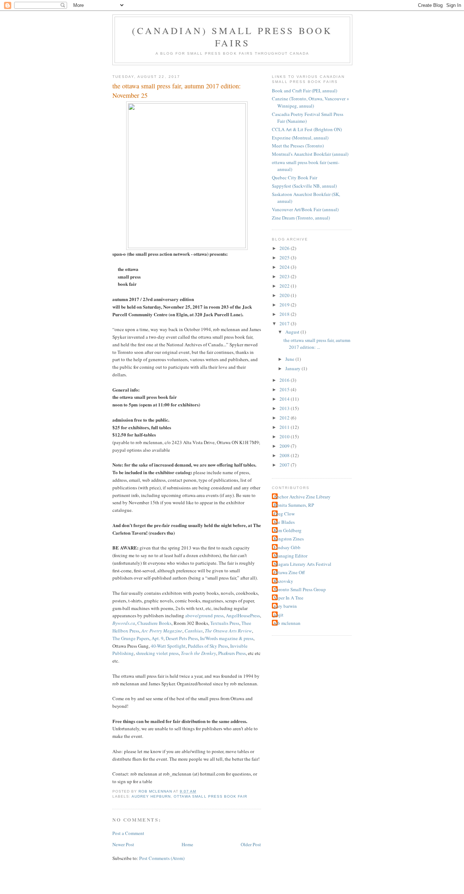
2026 (285, 248)
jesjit (278, 614)
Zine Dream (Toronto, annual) (301, 217)
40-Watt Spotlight (168, 646)
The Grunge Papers (130, 638)
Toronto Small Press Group (300, 589)
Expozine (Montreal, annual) (300, 137)
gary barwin (285, 606)
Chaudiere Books (154, 623)
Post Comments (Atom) (162, 858)
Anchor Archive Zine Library (302, 496)
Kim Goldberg (288, 530)
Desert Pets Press (182, 638)
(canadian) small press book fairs (232, 36)
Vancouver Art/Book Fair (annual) (305, 209)
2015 (285, 389)
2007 (285, 464)
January (293, 368)
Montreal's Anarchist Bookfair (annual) (310, 154)
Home (187, 844)
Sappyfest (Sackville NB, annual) (304, 186)
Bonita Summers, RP (294, 505)
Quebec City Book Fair (294, 177)
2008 (285, 455)
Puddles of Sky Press (208, 646)
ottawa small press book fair (210, 796)
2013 (285, 408)
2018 (285, 314)
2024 (285, 267)
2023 (285, 276)
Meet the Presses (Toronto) (298, 145)
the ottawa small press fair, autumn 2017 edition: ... (317, 344)
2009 (285, 446)
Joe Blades (284, 522)
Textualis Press (224, 623)
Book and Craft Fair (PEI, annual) (304, 90)
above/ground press (204, 615)
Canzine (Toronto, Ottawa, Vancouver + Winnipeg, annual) (310, 102)
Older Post (251, 844)
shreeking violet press (157, 653)
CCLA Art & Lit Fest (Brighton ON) (307, 129)
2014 (285, 399)
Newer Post (123, 844)
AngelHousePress (243, 615)
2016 (285, 380)
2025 (285, 257)
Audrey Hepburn (151, 796)
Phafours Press (232, 653)
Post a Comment (128, 833)
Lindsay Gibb (287, 547)
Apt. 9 (157, 638)
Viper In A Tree (288, 597)
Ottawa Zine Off (289, 572)
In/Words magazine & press (226, 638)
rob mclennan (287, 623)
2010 (285, 436)
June (290, 359)
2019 (285, 304)
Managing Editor (290, 555)
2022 (285, 286)
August (293, 332)
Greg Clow (284, 513)
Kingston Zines (289, 538)
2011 (285, 427)
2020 (285, 295)
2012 (285, 417)
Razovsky (283, 581)
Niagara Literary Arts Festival (302, 564)
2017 (285, 323)
